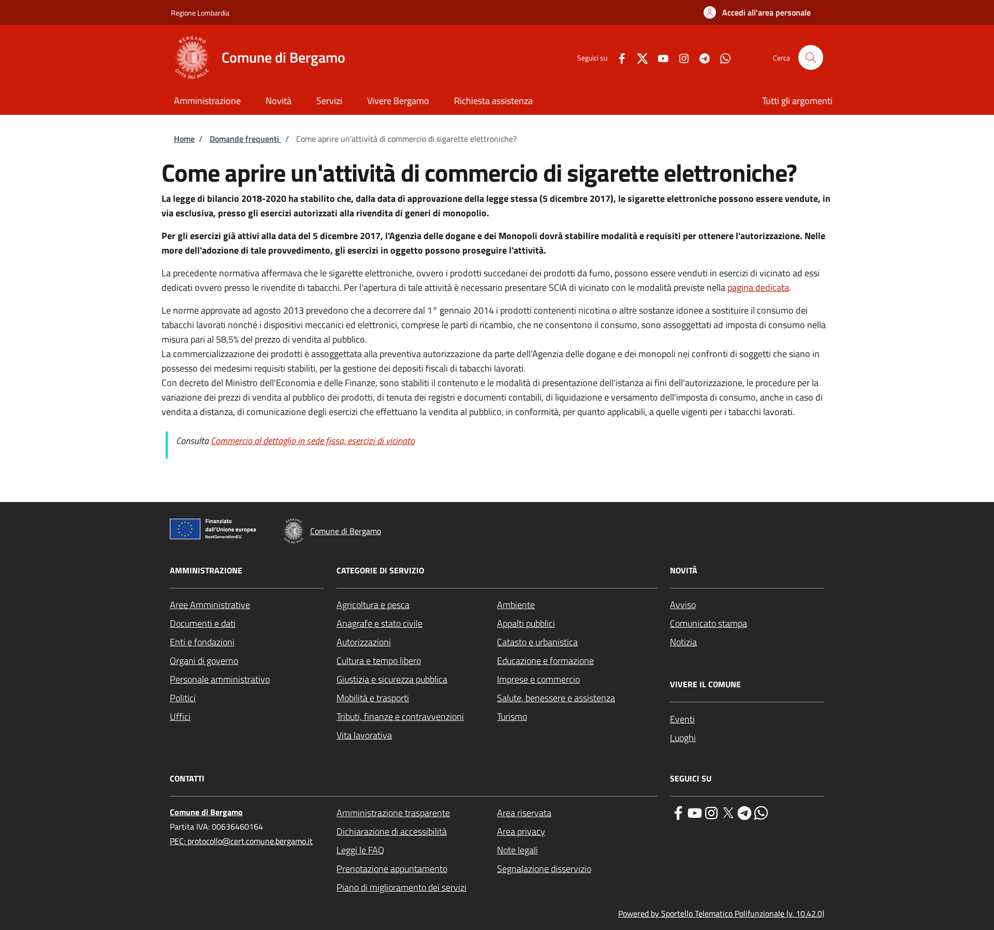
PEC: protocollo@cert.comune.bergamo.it (241, 841)
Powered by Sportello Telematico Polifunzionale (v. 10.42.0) (721, 913)
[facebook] (678, 812)
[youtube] (694, 812)
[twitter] (728, 812)
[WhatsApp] (721, 57)
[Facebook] (617, 57)
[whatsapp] (761, 812)
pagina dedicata (758, 287)
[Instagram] (679, 57)
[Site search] (810, 57)
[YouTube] (659, 57)
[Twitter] (638, 57)
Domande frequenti (245, 138)
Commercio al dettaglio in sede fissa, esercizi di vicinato (313, 441)
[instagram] (711, 812)
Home (184, 138)
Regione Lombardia (200, 12)
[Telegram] (700, 57)
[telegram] (744, 812)
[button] (757, 12)
